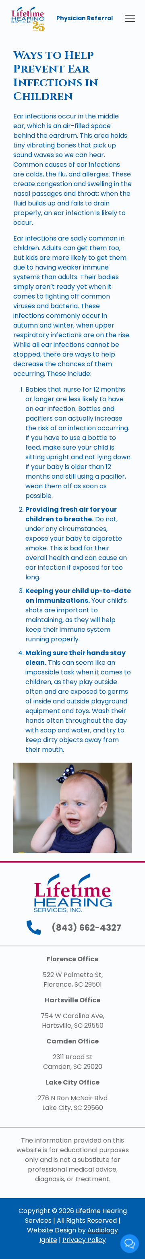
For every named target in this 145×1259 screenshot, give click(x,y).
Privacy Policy (84, 1239)
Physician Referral (84, 18)
